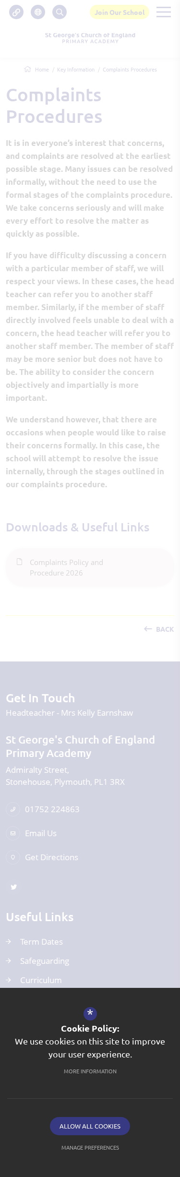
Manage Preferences (90, 1147)
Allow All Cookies (90, 1126)
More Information (90, 1071)
